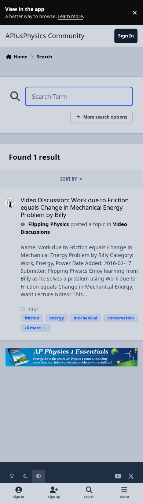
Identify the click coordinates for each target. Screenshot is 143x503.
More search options (105, 117)
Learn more (14, 12)
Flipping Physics (48, 224)
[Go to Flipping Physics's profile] (10, 203)
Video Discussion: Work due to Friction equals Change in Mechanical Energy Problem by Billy (75, 207)
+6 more (33, 327)
